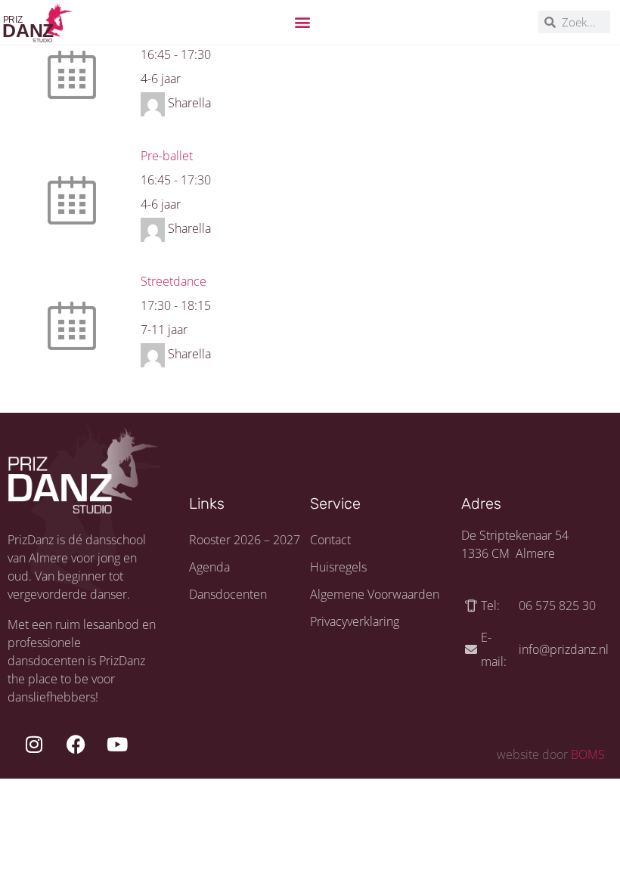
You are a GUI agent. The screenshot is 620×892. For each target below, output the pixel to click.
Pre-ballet (167, 155)
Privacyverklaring (354, 621)
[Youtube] (117, 744)
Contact (330, 539)
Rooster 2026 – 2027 (244, 539)
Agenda (209, 567)
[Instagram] (34, 744)
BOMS (588, 754)
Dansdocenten (228, 594)
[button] (302, 22)
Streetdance (173, 281)
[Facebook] (76, 744)
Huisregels (338, 567)
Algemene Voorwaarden (374, 594)
